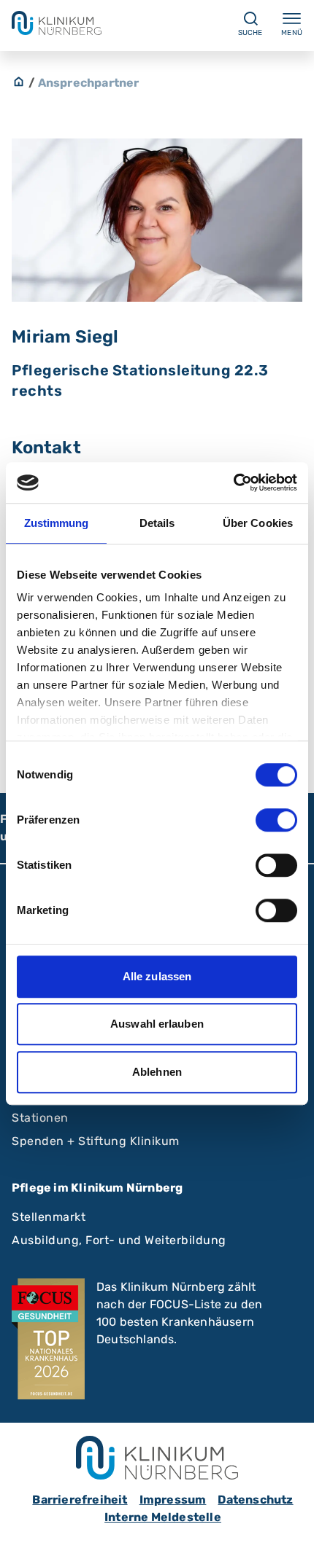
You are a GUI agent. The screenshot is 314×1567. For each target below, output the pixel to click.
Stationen (40, 1118)
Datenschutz (255, 1500)
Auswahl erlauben (157, 1023)
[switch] (276, 820)
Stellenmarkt (48, 1217)
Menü (291, 32)
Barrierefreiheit (79, 1500)
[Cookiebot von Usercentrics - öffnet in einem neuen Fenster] (233, 482)
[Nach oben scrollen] (289, 1542)
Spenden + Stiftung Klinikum (96, 1141)
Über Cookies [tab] (258, 523)
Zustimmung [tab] (56, 523)
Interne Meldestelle (162, 1517)
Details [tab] (157, 523)
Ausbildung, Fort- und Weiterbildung (119, 1240)
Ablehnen (157, 1072)
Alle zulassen (157, 976)
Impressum (173, 1500)
